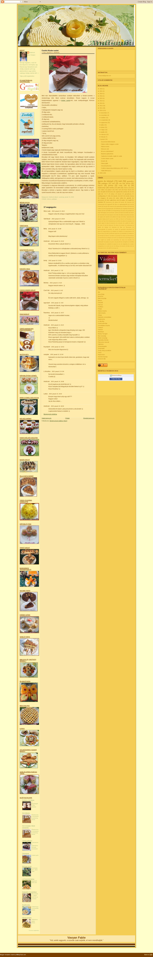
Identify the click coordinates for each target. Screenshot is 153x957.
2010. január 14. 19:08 (57, 381)
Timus (99, 352)
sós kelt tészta (124, 183)
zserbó (107, 246)
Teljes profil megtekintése (27, 76)
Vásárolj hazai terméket (114, 221)
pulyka (107, 241)
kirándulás (124, 233)
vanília (111, 188)
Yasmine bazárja (102, 356)
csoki (120, 185)
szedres (108, 216)
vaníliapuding (101, 196)
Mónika (46, 283)
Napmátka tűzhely (103, 340)
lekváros (110, 191)
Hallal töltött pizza (106, 170)
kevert (119, 194)
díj (129, 185)
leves (132, 212)
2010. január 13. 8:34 (58, 371)
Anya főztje (101, 294)
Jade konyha (101, 313)
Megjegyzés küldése (50, 414)
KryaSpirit (47, 347)
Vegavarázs (101, 354)
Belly (45, 228)
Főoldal (67, 418)
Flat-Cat (100, 304)
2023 (101, 88)
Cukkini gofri (35, 855)
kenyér (106, 206)
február (103, 137)
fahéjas (106, 227)
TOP (151, 954)
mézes (49, 199)
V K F (106, 194)
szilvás (114, 216)
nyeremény (116, 239)
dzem (117, 225)
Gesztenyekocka (106, 166)
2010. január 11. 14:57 (57, 312)
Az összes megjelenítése (34, 930)
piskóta (110, 185)
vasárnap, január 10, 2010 (66, 197)
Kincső (122, 219)
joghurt (110, 189)
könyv (124, 235)
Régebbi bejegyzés (88, 418)
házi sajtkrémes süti (113, 200)
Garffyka (100, 306)
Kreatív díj (104, 161)
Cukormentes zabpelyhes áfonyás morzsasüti (35, 846)
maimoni (100, 329)
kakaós (115, 196)
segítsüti (118, 191)
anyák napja (101, 223)
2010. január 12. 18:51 (57, 347)
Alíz (99, 292)
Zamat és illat (102, 358)
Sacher (99, 221)
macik (114, 237)
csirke (99, 208)
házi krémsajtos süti (103, 212)
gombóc (110, 229)
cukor (101, 225)
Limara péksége (27, 840)
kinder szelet (114, 212)
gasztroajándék (101, 229)
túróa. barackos (127, 216)
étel (104, 210)
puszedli (118, 241)
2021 (101, 91)
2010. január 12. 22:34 (56, 354)
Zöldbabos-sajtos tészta (35, 921)
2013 (101, 103)
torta (132, 187)
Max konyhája (102, 336)
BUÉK (109, 210)
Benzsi (100, 300)
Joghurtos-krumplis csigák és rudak (111, 156)
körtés (127, 212)
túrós (130, 206)
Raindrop (47, 312)
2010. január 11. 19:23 (57, 325)
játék (104, 191)
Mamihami (101, 331)
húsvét (100, 206)
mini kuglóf (101, 239)
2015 (101, 98)
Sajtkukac (101, 344)
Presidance (129, 219)
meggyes (103, 198)
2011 (101, 108)
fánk (121, 227)
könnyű (119, 235)
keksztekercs (128, 231)
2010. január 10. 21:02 (57, 241)
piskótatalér (101, 241)
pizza (110, 198)
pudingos (54, 199)
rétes (125, 206)
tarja (119, 216)
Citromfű (100, 302)
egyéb (99, 227)
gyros (99, 231)
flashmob (114, 227)
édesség (100, 248)
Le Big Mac (101, 321)
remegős (125, 241)
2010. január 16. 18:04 (57, 406)
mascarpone (110, 214)
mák (117, 214)
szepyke (46, 354)
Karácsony (109, 202)
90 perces (110, 219)
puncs (112, 241)
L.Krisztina (47, 371)
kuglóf (130, 200)
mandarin (102, 214)
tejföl (99, 194)
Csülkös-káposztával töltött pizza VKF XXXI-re (114, 168)
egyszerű (109, 204)
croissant (120, 223)
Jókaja (100, 315)
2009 (101, 173)
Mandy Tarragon (102, 333)
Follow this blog (115, 379)
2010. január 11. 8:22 (56, 283)
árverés (123, 246)
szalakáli (109, 244)
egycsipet (47, 302)
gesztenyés (110, 208)
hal (131, 204)
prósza (128, 214)
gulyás (116, 229)
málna (102, 189)
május (103, 129)
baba (107, 223)
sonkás (125, 191)
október (103, 117)
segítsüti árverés (127, 208)
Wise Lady (47, 211)
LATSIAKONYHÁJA (28, 879)
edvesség (129, 225)
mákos (122, 214)
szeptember (104, 120)
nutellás (108, 239)
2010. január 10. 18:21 (58, 211)
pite (119, 188)
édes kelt (118, 189)
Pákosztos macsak (103, 342)
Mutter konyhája (102, 338)
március (103, 134)
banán (122, 202)
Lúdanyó (100, 327)
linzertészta (131, 235)
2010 (101, 110)
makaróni (120, 237)
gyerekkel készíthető (126, 229)
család (126, 223)
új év (105, 248)
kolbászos (131, 233)
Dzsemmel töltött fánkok (108, 141)
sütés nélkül (119, 198)
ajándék (129, 198)
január (103, 139)
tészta (99, 210)
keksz (113, 194)
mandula (100, 202)
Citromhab (25, 853)
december (104, 113)
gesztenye (101, 200)
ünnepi (114, 248)
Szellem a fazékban (28, 800)
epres (123, 210)
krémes (107, 235)
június (103, 127)
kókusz (113, 235)
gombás (130, 210)
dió (104, 208)
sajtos (101, 216)
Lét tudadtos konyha (104, 325)
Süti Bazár (47, 219)
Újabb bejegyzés (46, 418)
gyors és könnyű (105, 181)
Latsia (46, 394)
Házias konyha (26, 917)
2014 (101, 100)
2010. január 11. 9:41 (57, 290)
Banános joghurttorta (107, 153)
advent (124, 221)
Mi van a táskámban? (107, 151)
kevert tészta (101, 233)
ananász (130, 221)
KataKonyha (26, 905)
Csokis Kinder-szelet (50, 50)
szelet (65, 100)
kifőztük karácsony (115, 233)
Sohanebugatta (102, 346)
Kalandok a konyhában (29, 892)
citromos (129, 202)
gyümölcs (130, 181)
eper (99, 191)
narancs (112, 206)
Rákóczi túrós (105, 146)
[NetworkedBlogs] (116, 375)
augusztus (104, 122)
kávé (121, 212)
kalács (123, 200)
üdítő (110, 248)
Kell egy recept (27, 866)
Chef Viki (46, 290)
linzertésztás (103, 237)
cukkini (132, 223)
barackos (113, 223)
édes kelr (129, 246)
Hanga (100, 308)
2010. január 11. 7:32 (57, 270)
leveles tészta (130, 196)
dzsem (123, 225)
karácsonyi (101, 188)
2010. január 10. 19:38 (54, 228)
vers (119, 244)
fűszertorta (128, 227)
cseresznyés (101, 204)
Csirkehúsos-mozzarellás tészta (35, 908)
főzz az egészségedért (121, 204)
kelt (120, 181)
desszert (111, 225)
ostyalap (129, 239)
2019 (101, 93)
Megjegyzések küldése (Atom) (58, 421)
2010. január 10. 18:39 (58, 219)
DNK (117, 219)
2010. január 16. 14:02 (55, 394)
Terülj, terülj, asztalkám (104, 350)
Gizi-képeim (26, 813)
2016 (101, 96)
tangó (114, 244)
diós (109, 196)
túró (113, 183)
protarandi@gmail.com (104, 75)
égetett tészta (102, 219)
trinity (45, 260)
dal (106, 225)
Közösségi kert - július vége (35, 869)
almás (116, 202)
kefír (121, 196)
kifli (107, 233)
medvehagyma (128, 237)
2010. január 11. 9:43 (57, 302)
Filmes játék (104, 163)
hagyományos (106, 231)
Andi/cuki (32, 52)
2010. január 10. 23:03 (54, 260)
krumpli (101, 235)
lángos (109, 237)
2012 (101, 105)
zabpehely (125, 244)
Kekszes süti (105, 149)
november (104, 115)
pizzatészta (128, 194)
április (103, 132)
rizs (133, 214)
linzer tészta (128, 189)
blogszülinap (116, 210)
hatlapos (114, 231)
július (102, 125)
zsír (113, 246)
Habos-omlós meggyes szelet (109, 144)
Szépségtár (101, 348)
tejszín (100, 185)
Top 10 (105, 221)
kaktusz (121, 231)
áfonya (117, 246)
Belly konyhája (102, 298)
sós (131, 191)
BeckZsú (100, 296)
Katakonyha (101, 319)
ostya (123, 239)
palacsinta (119, 206)
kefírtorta (118, 208)
